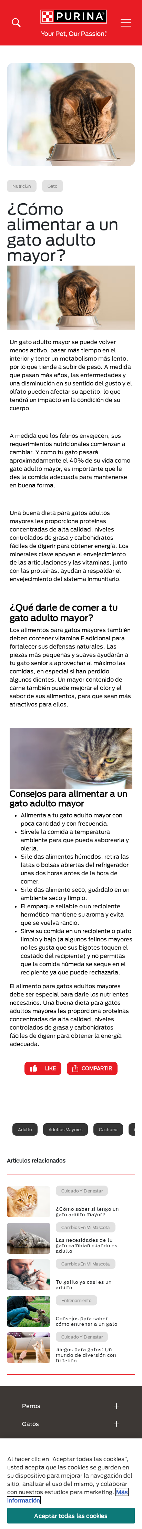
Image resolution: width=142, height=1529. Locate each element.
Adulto (25, 1129)
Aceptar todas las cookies (71, 1515)
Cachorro (108, 1129)
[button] (126, 23)
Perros (31, 1406)
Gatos (30, 1423)
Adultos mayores (65, 1129)
